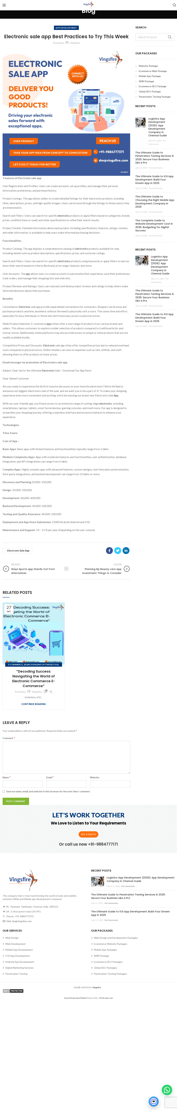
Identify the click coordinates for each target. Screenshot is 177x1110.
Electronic (25, 306)
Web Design (12, 937)
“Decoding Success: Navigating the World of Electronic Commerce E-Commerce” (33, 678)
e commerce (15, 664)
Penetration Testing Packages (110, 973)
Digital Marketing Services (19, 967)
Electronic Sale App (18, 550)
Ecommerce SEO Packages (108, 961)
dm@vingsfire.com (22, 921)
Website (94, 777)
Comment (9, 738)
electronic (63, 215)
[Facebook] (109, 550)
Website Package (148, 65)
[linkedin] (126, 550)
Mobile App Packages (105, 949)
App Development (66, 27)
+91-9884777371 (24, 916)
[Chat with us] (154, 1102)
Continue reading (33, 704)
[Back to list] (66, 568)
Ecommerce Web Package (153, 71)
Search (169, 37)
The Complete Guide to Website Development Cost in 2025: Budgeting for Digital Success (154, 225)
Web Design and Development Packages (116, 937)
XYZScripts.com (106, 998)
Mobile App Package (150, 76)
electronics (81, 248)
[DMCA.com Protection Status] (88, 991)
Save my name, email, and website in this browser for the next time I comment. (48, 791)
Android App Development (19, 961)
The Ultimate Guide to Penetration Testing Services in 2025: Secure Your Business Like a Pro (154, 158)
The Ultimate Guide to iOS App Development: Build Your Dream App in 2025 (154, 180)
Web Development (15, 943)
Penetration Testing (16, 973)
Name (7, 777)
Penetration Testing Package (155, 96)
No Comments (155, 167)
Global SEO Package (150, 91)
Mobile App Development (19, 949)
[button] (167, 1090)
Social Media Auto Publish (75, 998)
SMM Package (146, 81)
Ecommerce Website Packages (110, 943)
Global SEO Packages (105, 967)
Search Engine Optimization (41, 664)
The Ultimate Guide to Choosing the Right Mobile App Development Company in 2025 (154, 202)
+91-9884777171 (103, 844)
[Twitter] (117, 550)
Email (50, 777)
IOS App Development (17, 955)
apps (49, 323)
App (115, 395)
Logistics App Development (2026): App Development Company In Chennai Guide (157, 127)
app (28, 273)
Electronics (48, 370)
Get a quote (88, 834)
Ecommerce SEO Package (152, 86)
